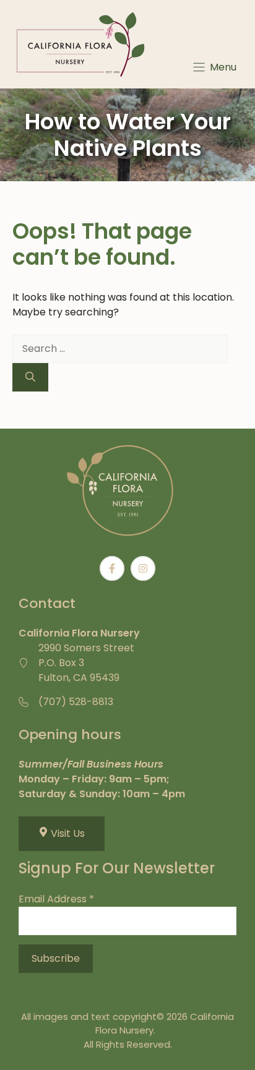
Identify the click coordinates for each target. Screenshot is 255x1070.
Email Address (56, 899)
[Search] (30, 377)
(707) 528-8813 (75, 702)
